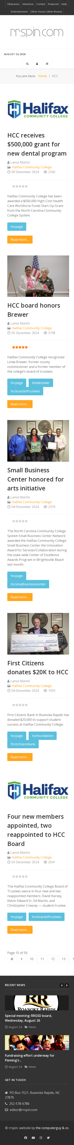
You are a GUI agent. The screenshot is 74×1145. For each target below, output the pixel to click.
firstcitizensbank (23, 744)
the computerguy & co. (52, 1128)
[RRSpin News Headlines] (37, 32)
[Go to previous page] (22, 959)
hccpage (17, 226)
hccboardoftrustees (25, 391)
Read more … (19, 239)
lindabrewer (41, 383)
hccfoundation (42, 736)
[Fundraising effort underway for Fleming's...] (37, 1042)
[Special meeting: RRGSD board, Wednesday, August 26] (37, 1002)
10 (31, 959)
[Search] (27, 63)
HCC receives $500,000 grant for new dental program (37, 144)
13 (63, 959)
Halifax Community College (32, 167)
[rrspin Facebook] (25, 1138)
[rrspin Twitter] (48, 1138)
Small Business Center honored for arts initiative (35, 479)
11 (42, 959)
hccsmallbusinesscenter (28, 584)
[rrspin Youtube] (33, 1138)
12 (53, 959)
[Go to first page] (12, 959)
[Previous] (62, 985)
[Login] (37, 63)
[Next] (67, 985)
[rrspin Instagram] (41, 1138)
